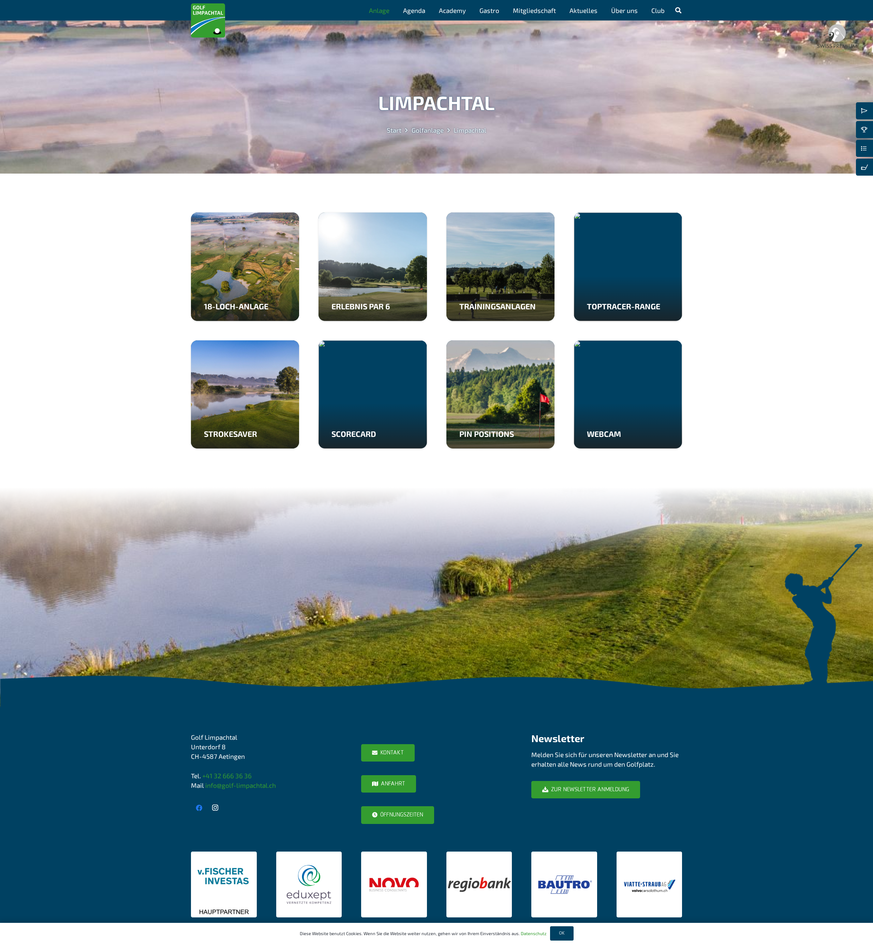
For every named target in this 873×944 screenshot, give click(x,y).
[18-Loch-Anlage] (245, 266)
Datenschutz (534, 933)
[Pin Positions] (500, 394)
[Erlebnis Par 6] (373, 266)
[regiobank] (479, 884)
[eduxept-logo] (309, 884)
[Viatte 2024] (649, 884)
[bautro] (564, 884)
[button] (395, 10)
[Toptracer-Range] (628, 266)
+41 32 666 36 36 (227, 776)
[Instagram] (215, 808)
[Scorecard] (373, 394)
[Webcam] (628, 394)
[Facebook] (199, 808)
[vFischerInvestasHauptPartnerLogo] (224, 884)
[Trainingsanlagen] (500, 266)
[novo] (394, 884)
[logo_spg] (837, 37)
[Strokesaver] (245, 394)
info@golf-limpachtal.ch (240, 785)
